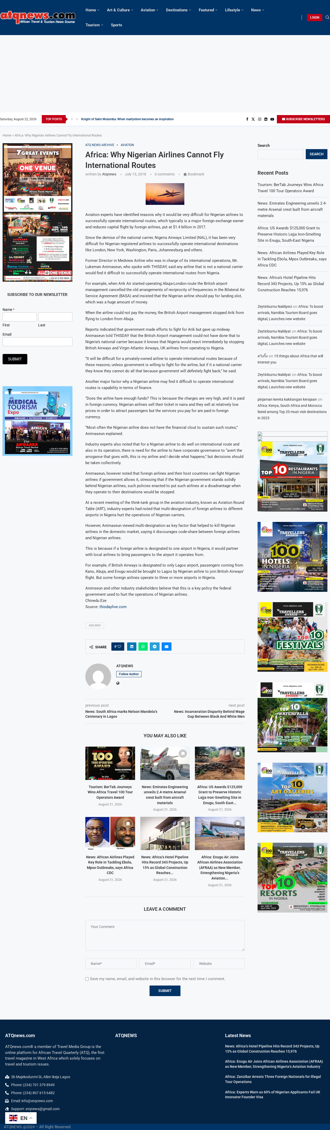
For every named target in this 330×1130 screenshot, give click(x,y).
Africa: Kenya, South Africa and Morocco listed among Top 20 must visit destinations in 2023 (292, 411)
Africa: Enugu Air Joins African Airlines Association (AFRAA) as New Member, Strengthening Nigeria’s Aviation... (220, 867)
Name (8, 310)
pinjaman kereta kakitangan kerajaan (287, 399)
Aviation (148, 10)
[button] (72, 119)
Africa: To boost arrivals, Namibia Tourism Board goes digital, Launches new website (290, 312)
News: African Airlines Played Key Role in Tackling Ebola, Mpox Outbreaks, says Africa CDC (292, 259)
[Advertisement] (165, 74)
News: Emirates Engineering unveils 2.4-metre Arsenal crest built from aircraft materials (292, 209)
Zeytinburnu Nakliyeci (275, 306)
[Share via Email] (166, 646)
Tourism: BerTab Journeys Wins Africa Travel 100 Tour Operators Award (110, 792)
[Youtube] (272, 119)
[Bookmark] (128, 753)
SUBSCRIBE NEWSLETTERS (305, 119)
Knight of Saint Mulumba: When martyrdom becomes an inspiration (127, 119)
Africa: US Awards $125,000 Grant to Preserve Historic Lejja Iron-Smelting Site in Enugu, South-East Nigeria (289, 234)
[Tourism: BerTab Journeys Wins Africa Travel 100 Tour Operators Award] (110, 763)
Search (264, 145)
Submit (15, 359)
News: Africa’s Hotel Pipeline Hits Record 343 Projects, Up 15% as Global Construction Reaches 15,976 (291, 283)
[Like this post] (119, 646)
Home (91, 10)
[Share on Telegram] (155, 646)
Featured (206, 10)
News (256, 10)
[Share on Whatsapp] (143, 646)
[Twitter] (253, 119)
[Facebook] (247, 119)
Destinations (177, 10)
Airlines (95, 625)
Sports (116, 25)
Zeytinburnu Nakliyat (274, 331)
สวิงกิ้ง (263, 356)
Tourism (93, 25)
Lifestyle (232, 10)
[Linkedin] (266, 119)
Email (7, 334)
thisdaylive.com (113, 606)
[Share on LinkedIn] (131, 646)
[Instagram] (259, 119)
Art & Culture (118, 10)
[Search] (327, 17)
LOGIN (314, 17)
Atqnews (109, 174)
